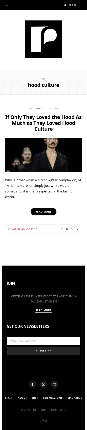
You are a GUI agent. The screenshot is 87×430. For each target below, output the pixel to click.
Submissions (53, 398)
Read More (43, 310)
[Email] (77, 229)
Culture (36, 108)
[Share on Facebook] (62, 229)
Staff (9, 398)
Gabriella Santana (24, 228)
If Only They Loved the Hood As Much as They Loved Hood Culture (43, 122)
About (22, 398)
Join (35, 398)
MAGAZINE (75, 398)
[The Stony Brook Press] (43, 39)
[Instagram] (54, 384)
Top (44, 421)
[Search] (65, 5)
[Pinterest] (72, 229)
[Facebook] (32, 384)
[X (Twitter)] (43, 384)
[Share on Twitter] (67, 229)
